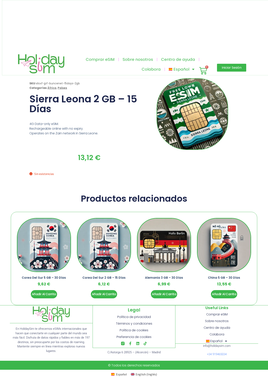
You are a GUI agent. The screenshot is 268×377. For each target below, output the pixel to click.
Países (62, 88)
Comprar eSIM (100, 59)
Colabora (151, 69)
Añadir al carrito (44, 294)
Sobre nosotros (138, 59)
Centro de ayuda (178, 59)
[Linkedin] (137, 343)
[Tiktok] (145, 343)
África (51, 88)
